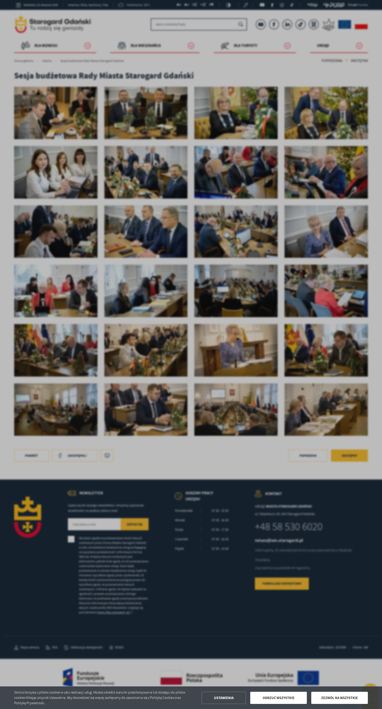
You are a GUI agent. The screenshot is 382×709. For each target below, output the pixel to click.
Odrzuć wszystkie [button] (278, 698)
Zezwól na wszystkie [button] (339, 698)
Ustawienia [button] (224, 698)
